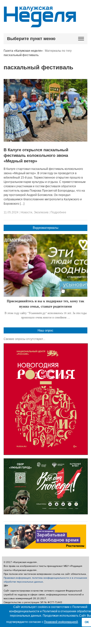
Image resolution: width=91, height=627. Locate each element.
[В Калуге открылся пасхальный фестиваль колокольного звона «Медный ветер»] (45, 140)
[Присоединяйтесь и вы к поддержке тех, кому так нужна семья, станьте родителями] (45, 265)
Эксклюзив (41, 212)
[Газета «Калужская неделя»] (40, 24)
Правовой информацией (61, 622)
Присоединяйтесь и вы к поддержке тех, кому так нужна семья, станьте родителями (45, 303)
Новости (26, 212)
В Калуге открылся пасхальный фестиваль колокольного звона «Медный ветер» (36, 155)
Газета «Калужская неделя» (23, 50)
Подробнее (58, 212)
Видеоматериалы (45, 228)
